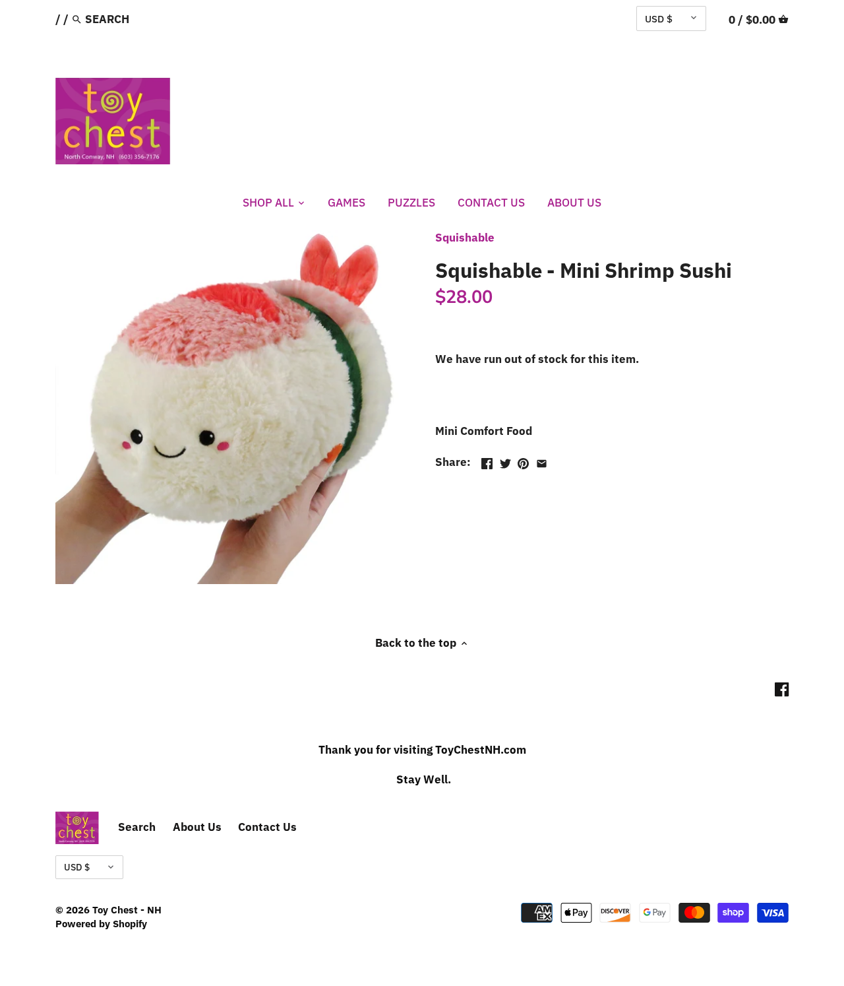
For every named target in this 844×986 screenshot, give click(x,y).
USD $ (659, 18)
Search (137, 827)
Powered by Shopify (101, 923)
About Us (197, 827)
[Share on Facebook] (487, 460)
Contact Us (267, 827)
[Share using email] (541, 460)
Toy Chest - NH (127, 909)
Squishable (465, 237)
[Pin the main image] (523, 460)
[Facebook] (782, 689)
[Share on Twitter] (505, 460)
